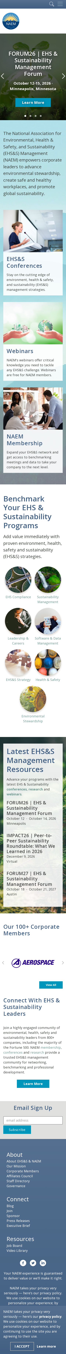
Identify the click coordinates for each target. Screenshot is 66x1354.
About (15, 1154)
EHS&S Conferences (24, 262)
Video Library (17, 1250)
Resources (20, 1239)
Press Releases (18, 1220)
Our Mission (16, 1166)
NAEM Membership (25, 439)
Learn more (46, 1346)
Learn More (33, 102)
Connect (18, 1199)
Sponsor (13, 1216)
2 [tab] (30, 116)
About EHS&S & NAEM (24, 1161)
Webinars (20, 351)
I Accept (22, 1346)
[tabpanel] (33, 77)
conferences (13, 1052)
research (37, 1052)
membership (51, 1047)
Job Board (14, 1245)
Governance (16, 1186)
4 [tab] (41, 116)
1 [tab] (25, 116)
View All (51, 985)
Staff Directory (18, 1181)
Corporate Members (23, 1171)
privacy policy (50, 1293)
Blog (10, 1206)
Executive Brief (18, 1225)
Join (9, 1211)
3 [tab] (35, 116)
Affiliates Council (20, 1176)
